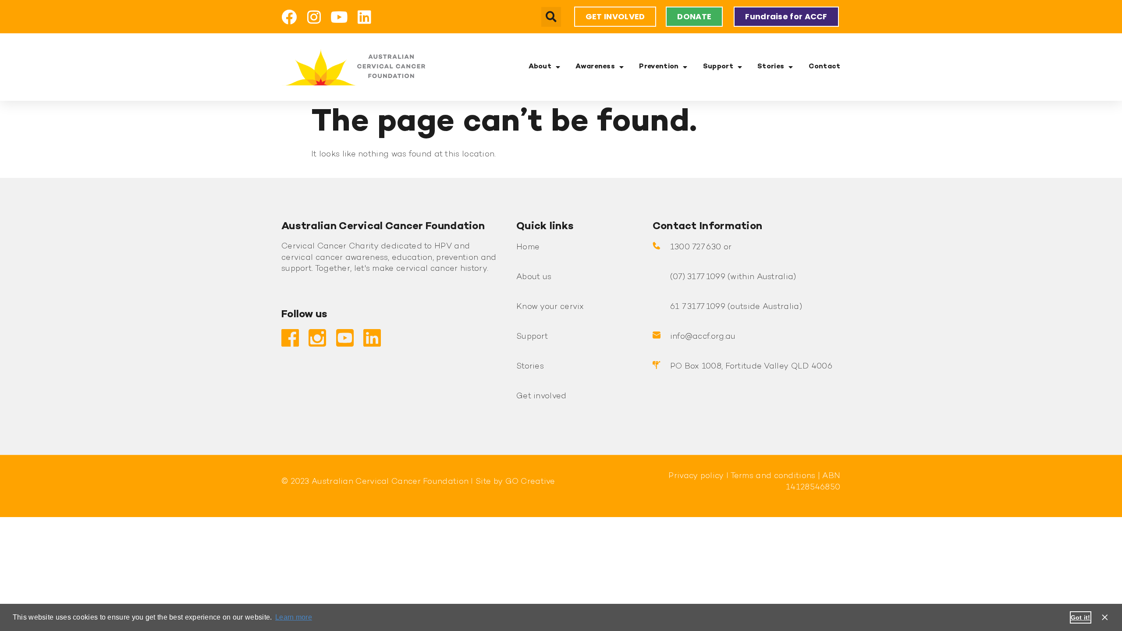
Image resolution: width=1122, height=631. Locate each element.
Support (718, 67)
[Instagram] (314, 17)
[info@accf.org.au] (656, 335)
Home (528, 247)
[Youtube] (339, 17)
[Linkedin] (364, 17)
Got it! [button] (1080, 617)
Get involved (541, 396)
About (540, 67)
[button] (551, 17)
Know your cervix (550, 307)
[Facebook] (289, 17)
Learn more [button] (293, 617)
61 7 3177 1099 (697, 307)
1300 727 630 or (701, 247)
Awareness (595, 67)
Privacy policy (696, 476)
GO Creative (530, 482)
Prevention (658, 67)
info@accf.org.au (703, 337)
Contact (825, 67)
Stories (770, 67)
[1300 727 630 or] (656, 246)
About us (533, 277)
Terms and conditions (771, 476)
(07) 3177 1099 (697, 277)
